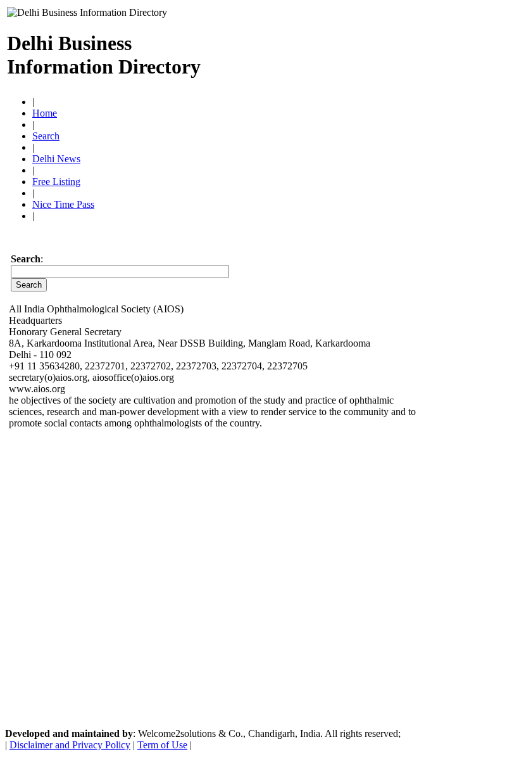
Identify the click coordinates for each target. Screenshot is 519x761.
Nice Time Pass (63, 204)
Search (45, 136)
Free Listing (56, 181)
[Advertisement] (364, 49)
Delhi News (56, 158)
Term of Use (162, 744)
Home (44, 113)
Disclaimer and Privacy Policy (69, 744)
